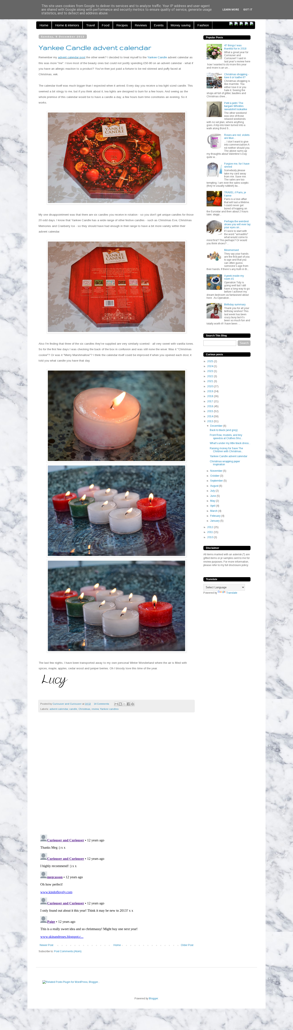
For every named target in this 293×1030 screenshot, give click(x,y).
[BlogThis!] (120, 704)
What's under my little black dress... (230, 443)
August (214, 485)
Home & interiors (67, 25)
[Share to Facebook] (128, 704)
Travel (90, 25)
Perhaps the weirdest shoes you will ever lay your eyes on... (237, 224)
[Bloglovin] (231, 23)
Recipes (122, 25)
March (214, 510)
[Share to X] (124, 704)
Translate (231, 592)
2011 (210, 532)
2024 (210, 366)
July (213, 490)
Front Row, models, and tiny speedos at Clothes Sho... (226, 437)
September (217, 480)
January (215, 520)
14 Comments (101, 704)
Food (105, 25)
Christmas (84, 709)
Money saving (180, 25)
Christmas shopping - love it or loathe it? (236, 76)
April (213, 505)
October (215, 475)
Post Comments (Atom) (68, 951)
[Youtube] (252, 23)
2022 (210, 376)
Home (43, 25)
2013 (210, 421)
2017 (210, 401)
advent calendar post (71, 57)
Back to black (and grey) (224, 430)
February (215, 515)
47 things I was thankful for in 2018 (235, 47)
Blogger (153, 998)
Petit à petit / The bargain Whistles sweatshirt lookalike (235, 106)
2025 (210, 361)
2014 (210, 416)
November (216, 470)
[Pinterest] (242, 23)
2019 (210, 391)
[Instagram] (247, 23)
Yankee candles (109, 709)
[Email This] (116, 704)
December (216, 425)
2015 (210, 411)
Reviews (141, 25)
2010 (210, 537)
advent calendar (59, 709)
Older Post (187, 945)
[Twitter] (237, 23)
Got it (247, 9)
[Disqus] (116, 775)
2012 (210, 527)
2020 (210, 386)
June (213, 495)
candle (73, 709)
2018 (210, 396)
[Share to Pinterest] (132, 704)
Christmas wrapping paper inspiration (225, 463)
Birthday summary (235, 304)
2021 (210, 381)
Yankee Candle (157, 57)
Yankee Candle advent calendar (228, 456)
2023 (210, 371)
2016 (210, 406)
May (213, 500)
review (95, 709)
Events (159, 25)
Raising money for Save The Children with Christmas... (226, 450)
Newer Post (46, 945)
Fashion (203, 25)
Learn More (230, 9)
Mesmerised (231, 250)
